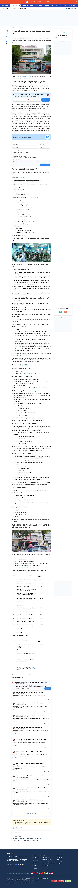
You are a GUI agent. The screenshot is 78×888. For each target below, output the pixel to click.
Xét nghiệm (14, 8)
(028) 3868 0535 (26, 355)
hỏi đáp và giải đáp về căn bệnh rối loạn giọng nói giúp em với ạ (30, 775)
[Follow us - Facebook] (16, 864)
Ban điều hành (59, 859)
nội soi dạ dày (31, 391)
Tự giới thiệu (59, 857)
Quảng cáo (59, 863)
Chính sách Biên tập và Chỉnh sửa (48, 861)
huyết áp (25, 365)
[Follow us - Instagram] (18, 864)
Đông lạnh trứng (23, 8)
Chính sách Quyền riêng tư (47, 859)
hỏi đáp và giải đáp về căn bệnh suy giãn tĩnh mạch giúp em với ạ (30, 715)
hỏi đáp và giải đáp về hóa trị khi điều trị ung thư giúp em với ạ (29, 751)
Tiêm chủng (6, 8)
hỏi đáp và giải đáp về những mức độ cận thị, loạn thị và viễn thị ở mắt (31, 787)
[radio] (43, 141)
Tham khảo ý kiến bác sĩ (71, 8)
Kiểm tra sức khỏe (36, 857)
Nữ (49, 141)
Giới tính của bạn (16, 141)
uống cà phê (27, 373)
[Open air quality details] (7, 31)
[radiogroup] (46, 142)
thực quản (34, 668)
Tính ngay (45, 164)
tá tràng (32, 667)
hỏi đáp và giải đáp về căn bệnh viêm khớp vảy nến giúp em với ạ (30, 727)
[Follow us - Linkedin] (20, 864)
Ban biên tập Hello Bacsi (63, 35)
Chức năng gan (18, 500)
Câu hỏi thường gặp (45, 865)
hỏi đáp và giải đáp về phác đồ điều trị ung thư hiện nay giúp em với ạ (31, 739)
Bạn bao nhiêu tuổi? (16, 144)
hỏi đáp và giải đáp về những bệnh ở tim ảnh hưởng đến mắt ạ (29, 692)
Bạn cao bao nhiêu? (16, 147)
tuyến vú (24, 567)
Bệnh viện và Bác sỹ (20, 27)
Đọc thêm (15, 696)
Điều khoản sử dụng (45, 857)
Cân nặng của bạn (16, 150)
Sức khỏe (13, 27)
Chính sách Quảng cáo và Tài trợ (48, 863)
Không (19, 154)
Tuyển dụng (59, 861)
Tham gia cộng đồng (31, 813)
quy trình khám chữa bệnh (26, 76)
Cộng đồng (35, 862)
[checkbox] (13, 161)
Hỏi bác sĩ (48, 688)
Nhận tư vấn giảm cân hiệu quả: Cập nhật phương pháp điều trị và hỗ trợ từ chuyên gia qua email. (32, 161)
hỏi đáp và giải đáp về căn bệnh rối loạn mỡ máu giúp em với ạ (29, 703)
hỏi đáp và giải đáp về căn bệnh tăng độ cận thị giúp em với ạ (29, 799)
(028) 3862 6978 (21, 177)
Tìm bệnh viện (35, 860)
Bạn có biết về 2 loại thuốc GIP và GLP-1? (20, 156)
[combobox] (48, 147)
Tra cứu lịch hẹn (36, 868)
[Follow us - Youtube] (23, 864)
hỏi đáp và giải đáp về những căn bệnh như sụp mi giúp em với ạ (30, 763)
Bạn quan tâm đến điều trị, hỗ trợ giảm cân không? (22, 152)
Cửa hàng (34, 865)
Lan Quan (58, 37)
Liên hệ (58, 865)
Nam (45, 141)
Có (14, 154)
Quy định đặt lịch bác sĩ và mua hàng (49, 868)
